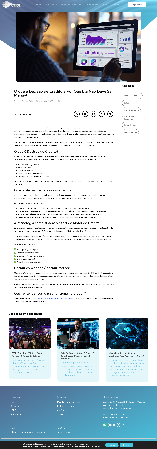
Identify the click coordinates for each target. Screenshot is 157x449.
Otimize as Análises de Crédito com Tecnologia (51, 298)
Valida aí (61, 414)
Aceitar (112, 445)
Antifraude (62, 410)
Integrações (92, 5)
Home (38, 5)
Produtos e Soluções (71, 5)
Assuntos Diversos (132, 95)
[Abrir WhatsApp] (151, 443)
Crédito (127, 103)
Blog (105, 5)
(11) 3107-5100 (63, 432)
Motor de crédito (65, 406)
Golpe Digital (130, 125)
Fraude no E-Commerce (129, 117)
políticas (96, 446)
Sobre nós (51, 5)
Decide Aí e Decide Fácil (68, 402)
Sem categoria (130, 132)
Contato (116, 5)
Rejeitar (126, 445)
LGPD (13, 410)
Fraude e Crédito (131, 110)
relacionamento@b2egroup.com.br (27, 432)
